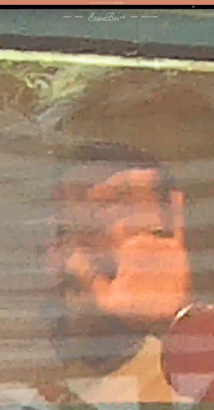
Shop (134, 17)
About (67, 17)
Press (79, 17)
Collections (149, 17)
